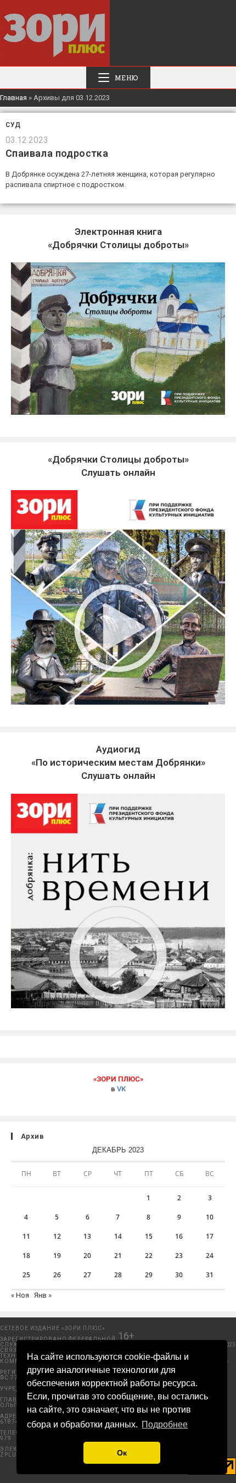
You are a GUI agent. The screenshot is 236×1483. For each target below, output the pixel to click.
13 (87, 1236)
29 (149, 1274)
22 (149, 1255)
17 (209, 1236)
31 (209, 1274)
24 (209, 1255)
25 (26, 1274)
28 (118, 1274)
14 (118, 1236)
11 (26, 1236)
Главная (13, 98)
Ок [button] (122, 1452)
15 (149, 1236)
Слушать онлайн (118, 762)
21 (118, 1255)
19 (57, 1255)
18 (26, 1255)
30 (179, 1274)
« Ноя (20, 1295)
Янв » (43, 1295)
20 (87, 1255)
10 (209, 1217)
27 (87, 1274)
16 (179, 1236)
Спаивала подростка (56, 153)
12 (57, 1236)
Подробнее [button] (165, 1424)
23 (179, 1255)
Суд (13, 125)
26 (57, 1274)
